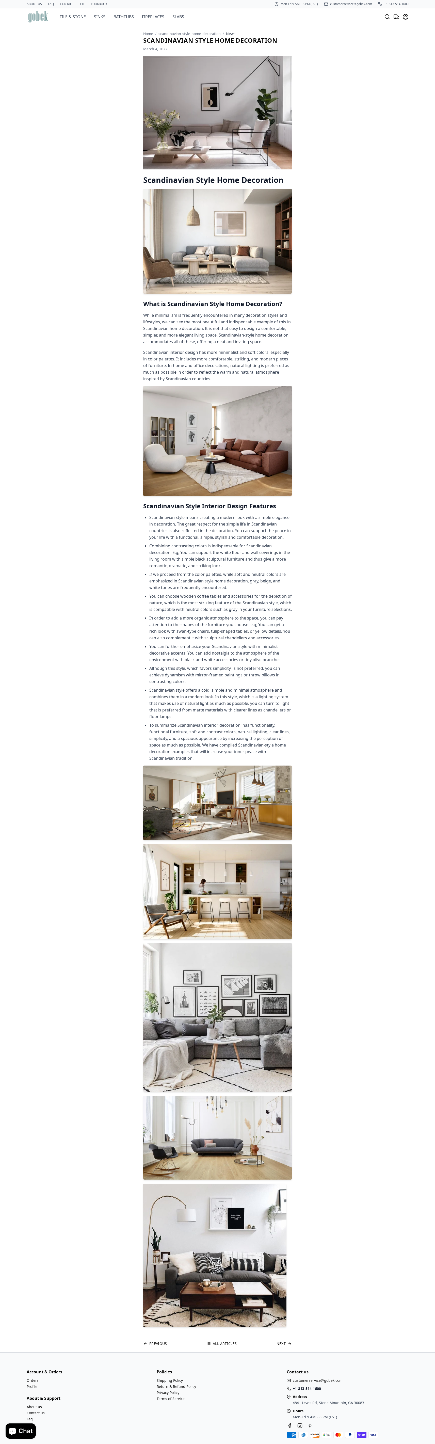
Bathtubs (124, 17)
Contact (67, 4)
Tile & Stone (73, 17)
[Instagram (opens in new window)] (300, 1426)
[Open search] (387, 17)
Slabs (178, 17)
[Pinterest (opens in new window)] (310, 1426)
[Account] (405, 17)
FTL (82, 4)
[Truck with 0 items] (396, 17)
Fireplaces (153, 17)
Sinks (99, 17)
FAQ (51, 4)
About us (34, 4)
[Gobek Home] (38, 16)
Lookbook (99, 4)
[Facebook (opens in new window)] (290, 1426)
